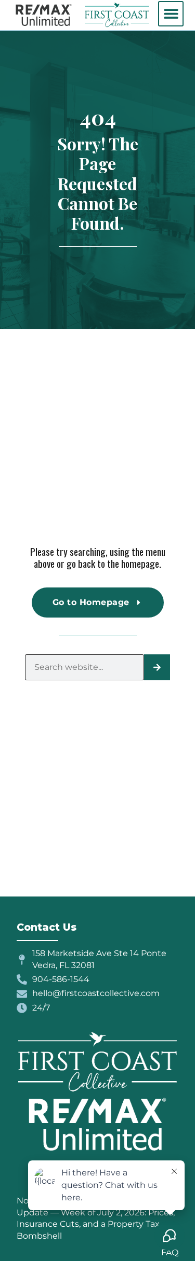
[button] (171, 13)
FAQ (169, 1252)
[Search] (157, 667)
